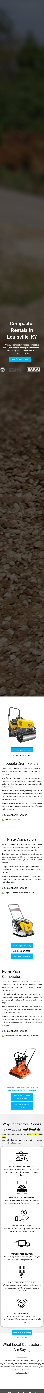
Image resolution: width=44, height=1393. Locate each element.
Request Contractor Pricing (22, 1105)
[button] (4, 1369)
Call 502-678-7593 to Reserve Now (22, 1096)
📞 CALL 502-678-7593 (21, 755)
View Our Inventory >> (20, 359)
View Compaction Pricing (22, 750)
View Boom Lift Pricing (22, 957)
